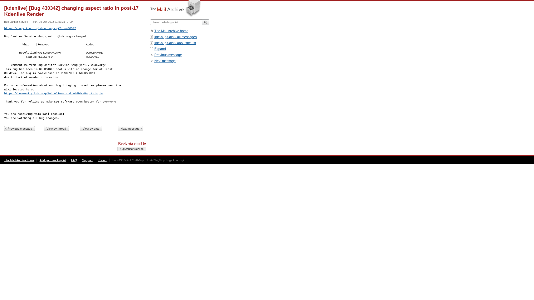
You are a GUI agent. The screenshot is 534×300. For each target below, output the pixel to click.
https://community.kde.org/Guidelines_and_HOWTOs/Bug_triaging (54, 93)
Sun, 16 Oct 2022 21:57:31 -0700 (53, 21)
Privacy (102, 160)
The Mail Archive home (171, 31)
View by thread (56, 128)
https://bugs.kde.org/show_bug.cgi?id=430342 (40, 28)
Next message (130, 128)
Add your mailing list (53, 160)
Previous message (20, 128)
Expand (160, 49)
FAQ (74, 160)
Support (87, 160)
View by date (91, 128)
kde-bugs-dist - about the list (175, 43)
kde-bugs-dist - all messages (175, 37)
